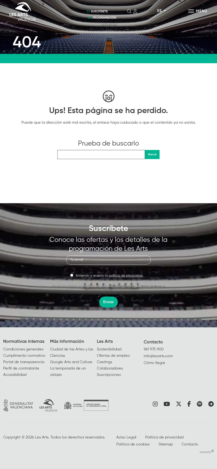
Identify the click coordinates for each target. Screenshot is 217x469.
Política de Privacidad (122, 286)
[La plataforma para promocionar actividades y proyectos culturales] (207, 451)
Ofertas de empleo (113, 356)
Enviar (108, 302)
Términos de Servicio (151, 286)
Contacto (153, 342)
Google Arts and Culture (71, 362)
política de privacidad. (126, 275)
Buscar (152, 154)
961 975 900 (154, 349)
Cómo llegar (154, 363)
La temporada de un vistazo (68, 372)
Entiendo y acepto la (109, 275)
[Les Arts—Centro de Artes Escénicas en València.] (40, 11)
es (159, 11)
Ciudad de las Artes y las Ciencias (71, 352)
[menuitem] (26, 358)
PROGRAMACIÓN (104, 17)
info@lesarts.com (158, 356)
